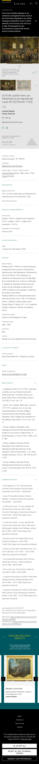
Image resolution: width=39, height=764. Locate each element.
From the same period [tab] (20, 647)
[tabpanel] (19, 679)
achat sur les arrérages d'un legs (14, 374)
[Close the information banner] (35, 21)
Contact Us (19, 720)
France (4, 114)
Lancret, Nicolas (8, 111)
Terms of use (19, 723)
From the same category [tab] (20, 649)
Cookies (19, 727)
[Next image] (35, 85)
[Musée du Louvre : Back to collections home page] (19, 3)
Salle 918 (7, 142)
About (19, 716)
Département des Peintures (12, 166)
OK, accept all (19, 746)
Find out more (26, 739)
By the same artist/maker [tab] (20, 645)
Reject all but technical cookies (19, 752)
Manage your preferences (19, 759)
